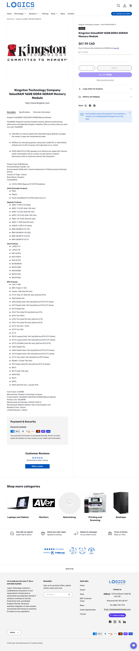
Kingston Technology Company (89, 24)
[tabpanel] (37, 263)
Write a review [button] (37, 466)
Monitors (44, 517)
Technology (19, 14)
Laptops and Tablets (18, 517)
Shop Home (10, 19)
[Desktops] (121, 503)
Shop (53, 14)
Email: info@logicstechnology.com (117, 609)
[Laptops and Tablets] (18, 503)
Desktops (121, 517)
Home (9, 14)
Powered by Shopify (37, 643)
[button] (130, 5)
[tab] (11, 112)
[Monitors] (44, 503)
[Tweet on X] (86, 105)
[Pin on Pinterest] (94, 105)
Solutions (32, 14)
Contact (71, 14)
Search (82, 590)
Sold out (114, 68)
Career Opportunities (88, 610)
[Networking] (70, 503)
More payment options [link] (105, 80)
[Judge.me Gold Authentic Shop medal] (82, 550)
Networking (69, 517)
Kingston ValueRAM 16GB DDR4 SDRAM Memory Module (29, 19)
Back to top (69, 569)
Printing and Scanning (95, 518)
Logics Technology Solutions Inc (21, 643)
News (63, 14)
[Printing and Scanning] (95, 503)
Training (45, 14)
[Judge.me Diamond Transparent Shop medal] (73, 550)
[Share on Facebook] (90, 105)
